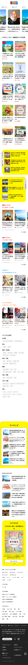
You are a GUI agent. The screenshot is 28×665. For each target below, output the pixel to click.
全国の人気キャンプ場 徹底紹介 (8, 594)
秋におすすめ (20, 572)
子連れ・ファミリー (6, 577)
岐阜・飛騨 (5, 363)
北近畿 (14, 371)
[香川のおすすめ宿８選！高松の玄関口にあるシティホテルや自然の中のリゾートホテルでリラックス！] (7, 211)
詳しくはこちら (14, 558)
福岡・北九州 (5, 383)
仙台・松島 (9, 609)
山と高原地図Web (17, 655)
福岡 (3, 619)
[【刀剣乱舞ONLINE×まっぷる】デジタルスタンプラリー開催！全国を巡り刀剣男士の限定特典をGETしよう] (7, 135)
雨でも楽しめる (13, 574)
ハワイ (13, 394)
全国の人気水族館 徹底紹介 (7, 601)
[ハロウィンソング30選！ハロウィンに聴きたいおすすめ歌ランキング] (7, 308)
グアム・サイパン (6, 394)
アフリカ (9, 391)
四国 (15, 377)
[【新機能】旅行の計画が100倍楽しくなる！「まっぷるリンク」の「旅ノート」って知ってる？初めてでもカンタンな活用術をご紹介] (7, 93)
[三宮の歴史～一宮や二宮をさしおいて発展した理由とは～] (20, 276)
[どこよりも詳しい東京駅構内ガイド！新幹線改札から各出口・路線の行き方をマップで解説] (14, 454)
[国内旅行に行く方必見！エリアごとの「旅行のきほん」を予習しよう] (20, 93)
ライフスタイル (24, 625)
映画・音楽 (4, 325)
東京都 (3, 292)
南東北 (9, 347)
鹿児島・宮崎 (5, 386)
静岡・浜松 (9, 361)
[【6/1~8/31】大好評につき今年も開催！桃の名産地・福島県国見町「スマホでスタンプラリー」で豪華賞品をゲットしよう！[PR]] (20, 50)
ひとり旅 (9, 579)
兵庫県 (16, 292)
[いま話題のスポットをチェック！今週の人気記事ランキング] (7, 50)
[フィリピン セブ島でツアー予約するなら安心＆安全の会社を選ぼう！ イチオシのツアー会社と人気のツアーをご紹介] (7, 71)
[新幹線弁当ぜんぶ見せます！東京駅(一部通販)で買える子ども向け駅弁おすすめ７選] (14, 446)
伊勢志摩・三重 (13, 363)
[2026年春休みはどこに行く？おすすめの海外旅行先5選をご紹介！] (7, 243)
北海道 (3, 609)
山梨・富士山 (5, 355)
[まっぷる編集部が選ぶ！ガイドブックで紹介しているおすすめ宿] (20, 135)
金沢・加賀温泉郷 (13, 614)
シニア (22, 577)
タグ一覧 (4, 587)
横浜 (19, 609)
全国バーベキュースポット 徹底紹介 (9, 596)
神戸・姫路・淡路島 (7, 371)
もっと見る (23, 232)
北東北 (4, 347)
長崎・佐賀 (12, 383)
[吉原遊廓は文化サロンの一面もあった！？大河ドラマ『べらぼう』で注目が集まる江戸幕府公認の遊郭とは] (7, 276)
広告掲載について (17, 649)
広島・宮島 (15, 616)
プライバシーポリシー (18, 647)
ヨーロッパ (19, 394)
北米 (9, 396)
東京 (15, 609)
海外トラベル (14, 7)
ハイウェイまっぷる (6, 657)
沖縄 (11, 386)
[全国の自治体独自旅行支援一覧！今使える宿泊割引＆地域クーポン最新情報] (20, 71)
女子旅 (3, 579)
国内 (15, 227)
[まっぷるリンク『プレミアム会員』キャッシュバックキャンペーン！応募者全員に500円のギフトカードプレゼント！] (14, 439)
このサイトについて (6, 644)
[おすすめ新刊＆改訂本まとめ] (20, 114)
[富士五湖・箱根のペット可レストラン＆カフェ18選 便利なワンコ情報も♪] (7, 114)
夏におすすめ (12, 572)
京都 (11, 369)
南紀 (22, 371)
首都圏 (15, 352)
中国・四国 (4, 227)
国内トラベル (4, 7)
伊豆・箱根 (21, 352)
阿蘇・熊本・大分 (20, 383)
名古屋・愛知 (16, 361)
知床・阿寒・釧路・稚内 (8, 341)
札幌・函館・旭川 (18, 341)
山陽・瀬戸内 (9, 377)
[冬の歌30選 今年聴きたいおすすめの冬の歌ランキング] (20, 308)
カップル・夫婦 (16, 577)
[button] (13, 563)
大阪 (15, 369)
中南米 (4, 396)
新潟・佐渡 (10, 352)
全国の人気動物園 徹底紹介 (7, 599)
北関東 (4, 352)
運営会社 (16, 644)
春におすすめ (5, 572)
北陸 (4, 361)
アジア (3, 260)
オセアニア (15, 391)
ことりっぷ (4, 655)
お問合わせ (4, 649)
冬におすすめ (5, 574)
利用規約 (4, 647)
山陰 (4, 377)
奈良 (19, 371)
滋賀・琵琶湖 (5, 369)
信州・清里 (12, 355)
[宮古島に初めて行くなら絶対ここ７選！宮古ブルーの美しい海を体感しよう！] (14, 461)
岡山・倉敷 (21, 616)
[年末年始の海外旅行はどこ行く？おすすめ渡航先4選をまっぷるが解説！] (20, 243)
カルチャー (24, 7)
